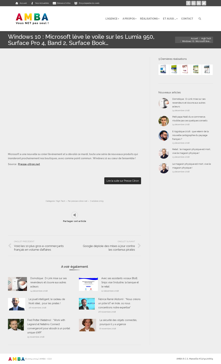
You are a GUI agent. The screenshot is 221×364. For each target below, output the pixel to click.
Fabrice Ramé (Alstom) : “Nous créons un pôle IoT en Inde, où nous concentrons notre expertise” (119, 303)
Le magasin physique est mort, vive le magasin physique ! (191, 166)
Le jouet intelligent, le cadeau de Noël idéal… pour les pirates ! (47, 301)
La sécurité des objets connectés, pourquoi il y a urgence (118, 322)
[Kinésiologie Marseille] (207, 69)
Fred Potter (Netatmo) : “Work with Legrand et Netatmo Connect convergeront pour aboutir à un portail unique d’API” (48, 326)
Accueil (194, 38)
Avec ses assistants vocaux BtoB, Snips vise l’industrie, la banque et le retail (120, 282)
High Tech (206, 38)
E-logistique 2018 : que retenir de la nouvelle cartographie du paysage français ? (190, 135)
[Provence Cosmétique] (185, 69)
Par (77, 201)
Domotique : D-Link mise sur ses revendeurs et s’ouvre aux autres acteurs (48, 282)
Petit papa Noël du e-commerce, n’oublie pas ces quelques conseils (189, 118)
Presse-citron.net (29, 164)
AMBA (43, 359)
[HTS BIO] (174, 69)
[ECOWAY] (163, 69)
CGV (49, 359)
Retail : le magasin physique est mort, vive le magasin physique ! (191, 151)
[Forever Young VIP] (196, 69)
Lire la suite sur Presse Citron (123, 180)
